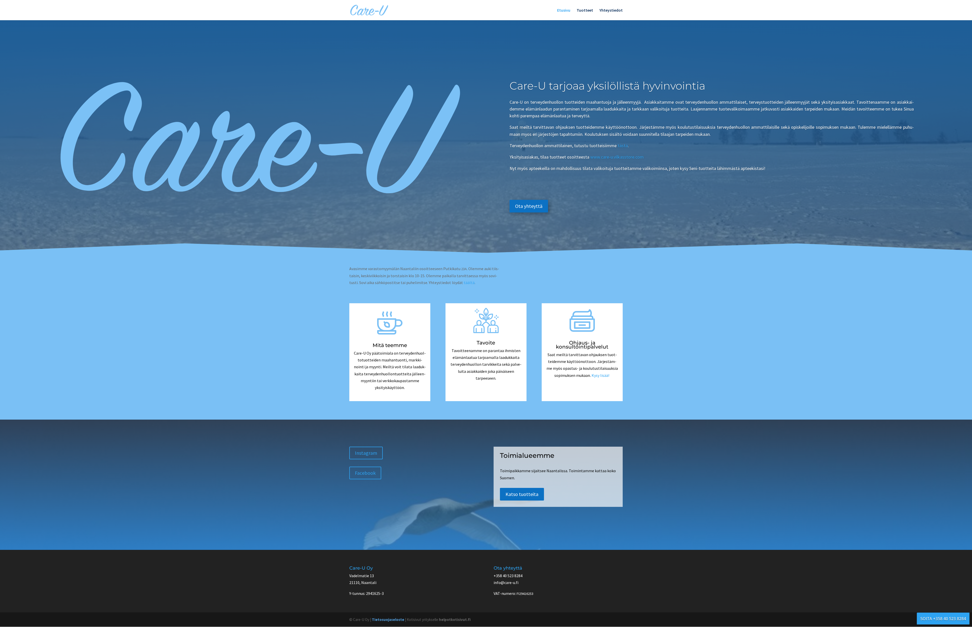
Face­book (365, 473)
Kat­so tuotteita (521, 494)
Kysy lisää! (600, 375)
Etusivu (563, 10)
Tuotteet (585, 10)
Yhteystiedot (611, 10)
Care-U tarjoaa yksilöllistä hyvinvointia (609, 85)
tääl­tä (469, 282)
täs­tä (623, 145)
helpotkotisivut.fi (455, 619)
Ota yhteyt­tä (528, 206)
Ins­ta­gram (366, 453)
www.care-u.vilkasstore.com (617, 157)
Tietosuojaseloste (388, 619)
